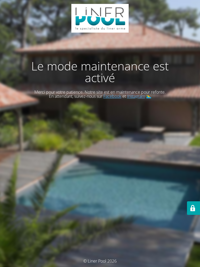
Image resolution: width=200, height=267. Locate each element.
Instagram (136, 96)
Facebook (112, 96)
